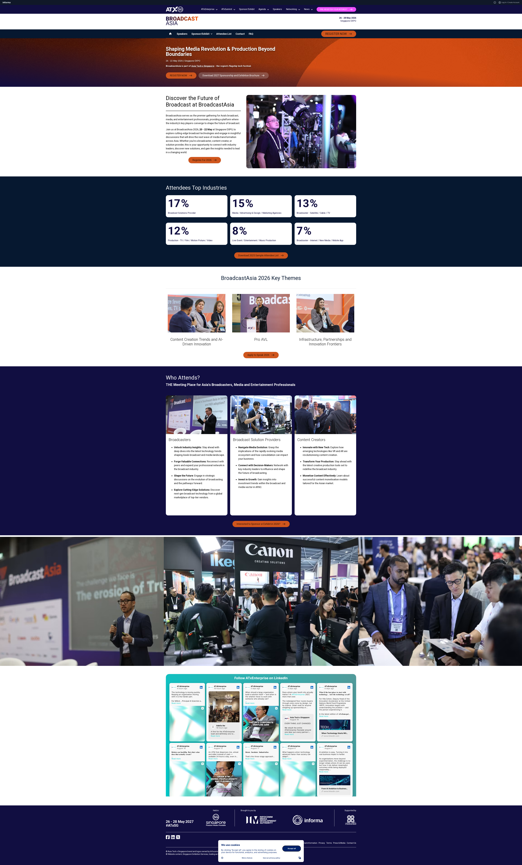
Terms (329, 843)
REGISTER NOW (336, 34)
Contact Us (351, 843)
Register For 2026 (202, 160)
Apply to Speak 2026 (258, 355)
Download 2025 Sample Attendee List (258, 255)
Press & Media (339, 843)
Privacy (322, 843)
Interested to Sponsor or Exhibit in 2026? (258, 523)
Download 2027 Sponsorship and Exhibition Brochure (231, 75)
